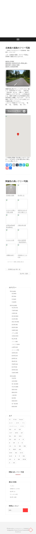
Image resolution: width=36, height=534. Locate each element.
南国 (10, 429)
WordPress (18, 532)
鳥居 (14, 462)
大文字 (10, 432)
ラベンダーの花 (13, 494)
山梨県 (13, 347)
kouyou (21, 419)
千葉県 (13, 310)
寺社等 (13, 386)
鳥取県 (13, 327)
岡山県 (13, 338)
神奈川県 (14, 322)
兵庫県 (13, 313)
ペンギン (12, 486)
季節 (11, 291)
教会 (10, 436)
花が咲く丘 (12, 491)
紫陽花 (14, 449)
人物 (13, 395)
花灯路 (10, 452)
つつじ (23, 422)
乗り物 (13, 384)
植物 (13, 401)
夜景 (20, 429)
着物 (20, 446)
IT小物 (14, 419)
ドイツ (13, 341)
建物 (13, 392)
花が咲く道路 (25, 273)
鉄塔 (10, 459)
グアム (13, 333)
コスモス (22, 426)
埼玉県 (13, 307)
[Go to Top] (30, 530)
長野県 (13, 353)
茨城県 (13, 364)
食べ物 (13, 403)
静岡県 (13, 358)
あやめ (17, 422)
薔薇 (24, 456)
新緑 (15, 436)
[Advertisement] (18, 19)
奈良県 (13, 319)
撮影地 (11, 305)
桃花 (15, 439)
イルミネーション (13, 426)
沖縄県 (13, 330)
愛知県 (13, 361)
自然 (13, 381)
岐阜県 (13, 355)
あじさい (11, 422)
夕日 (15, 429)
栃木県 (13, 367)
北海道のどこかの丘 (15, 488)
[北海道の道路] (16, 110)
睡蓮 (25, 446)
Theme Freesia (18, 530)
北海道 (18, 262)
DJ (9, 419)
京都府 (13, 372)
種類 (11, 376)
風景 (15, 262)
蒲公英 (10, 456)
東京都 (13, 316)
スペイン (14, 350)
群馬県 (13, 370)
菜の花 (21, 452)
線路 (20, 449)
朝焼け (20, 436)
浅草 (14, 442)
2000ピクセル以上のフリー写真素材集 (20, 528)
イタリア (14, 344)
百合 (15, 446)
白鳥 (10, 446)
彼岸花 (16, 432)
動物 (13, 406)
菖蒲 (16, 452)
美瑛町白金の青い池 (13, 269)
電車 (19, 459)
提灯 (22, 432)
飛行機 (24, 459)
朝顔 (10, 439)
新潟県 (13, 324)
